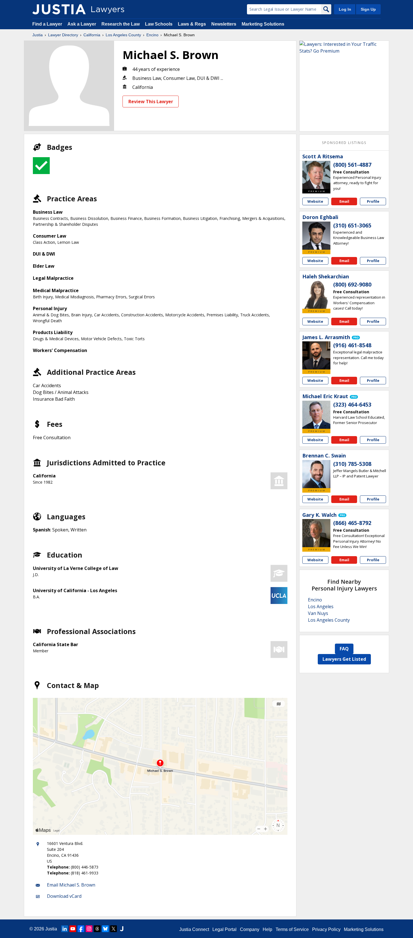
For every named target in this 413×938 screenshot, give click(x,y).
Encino (152, 35)
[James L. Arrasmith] (316, 355)
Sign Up (368, 9)
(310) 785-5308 (352, 464)
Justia (37, 35)
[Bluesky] (105, 928)
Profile (373, 201)
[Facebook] (81, 928)
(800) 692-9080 (352, 284)
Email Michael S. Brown (71, 885)
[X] (113, 928)
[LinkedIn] (64, 928)
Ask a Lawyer (82, 24)
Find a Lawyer (47, 24)
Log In (345, 9)
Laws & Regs (192, 24)
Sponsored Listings (344, 142)
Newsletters (223, 24)
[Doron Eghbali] (316, 236)
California (91, 35)
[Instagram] (89, 928)
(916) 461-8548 (352, 345)
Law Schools (159, 24)
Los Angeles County (123, 35)
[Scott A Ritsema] (316, 175)
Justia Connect (194, 929)
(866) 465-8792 (352, 523)
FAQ (344, 649)
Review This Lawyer (150, 101)
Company (249, 929)
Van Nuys (318, 613)
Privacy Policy (326, 929)
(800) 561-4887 (352, 164)
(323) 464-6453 (352, 404)
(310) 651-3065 (352, 225)
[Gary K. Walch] (316, 533)
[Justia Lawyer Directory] (59, 9)
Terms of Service (292, 929)
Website (315, 201)
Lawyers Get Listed (344, 659)
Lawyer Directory (63, 35)
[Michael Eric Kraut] (316, 415)
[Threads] (97, 928)
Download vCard (64, 896)
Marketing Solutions (263, 24)
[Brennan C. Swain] (316, 474)
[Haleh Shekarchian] (316, 295)
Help (267, 929)
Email (344, 201)
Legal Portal (224, 929)
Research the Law (120, 24)
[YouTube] (72, 928)
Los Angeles (320, 606)
